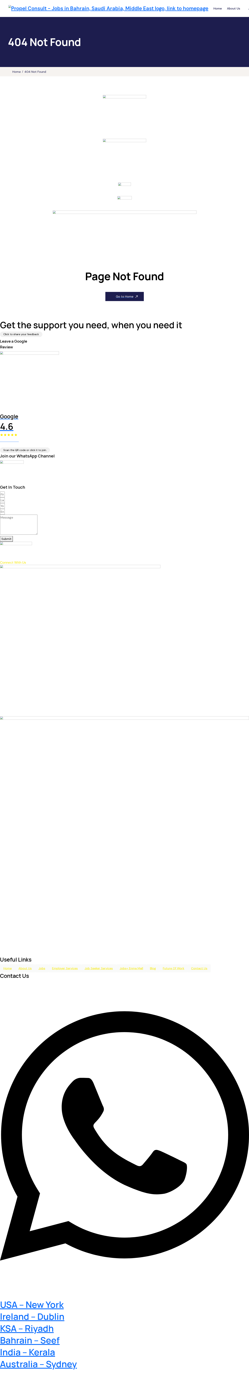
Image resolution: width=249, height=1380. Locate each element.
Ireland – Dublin (32, 1316)
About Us (233, 8)
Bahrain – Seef (30, 1340)
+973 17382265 (19, 988)
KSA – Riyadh (27, 1328)
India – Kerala (27, 1352)
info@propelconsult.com (32, 1294)
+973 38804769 (19, 1282)
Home (217, 8)
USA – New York (32, 1305)
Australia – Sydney (38, 1364)
